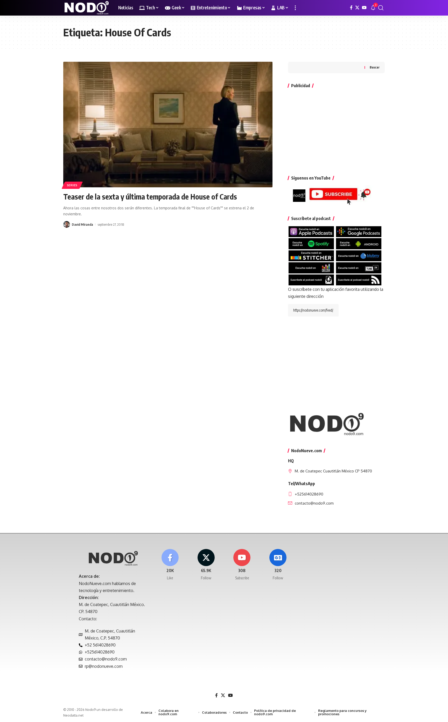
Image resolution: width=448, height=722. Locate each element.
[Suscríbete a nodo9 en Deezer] (311, 267)
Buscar (375, 67)
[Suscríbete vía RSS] (358, 279)
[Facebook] (351, 7)
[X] (357, 7)
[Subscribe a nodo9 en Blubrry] (358, 255)
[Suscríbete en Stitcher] (311, 255)
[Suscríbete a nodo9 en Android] (358, 243)
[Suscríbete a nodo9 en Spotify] (311, 243)
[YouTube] (364, 7)
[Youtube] (242, 565)
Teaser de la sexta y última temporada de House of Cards (150, 196)
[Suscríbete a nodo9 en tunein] (358, 267)
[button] (295, 8)
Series (72, 185)
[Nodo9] (86, 8)
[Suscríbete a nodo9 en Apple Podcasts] (311, 231)
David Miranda (82, 224)
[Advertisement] (336, 129)
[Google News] (278, 565)
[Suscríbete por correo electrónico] (311, 279)
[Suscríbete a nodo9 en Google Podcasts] (358, 231)
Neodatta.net (73, 715)
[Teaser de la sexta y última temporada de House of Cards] (167, 124)
